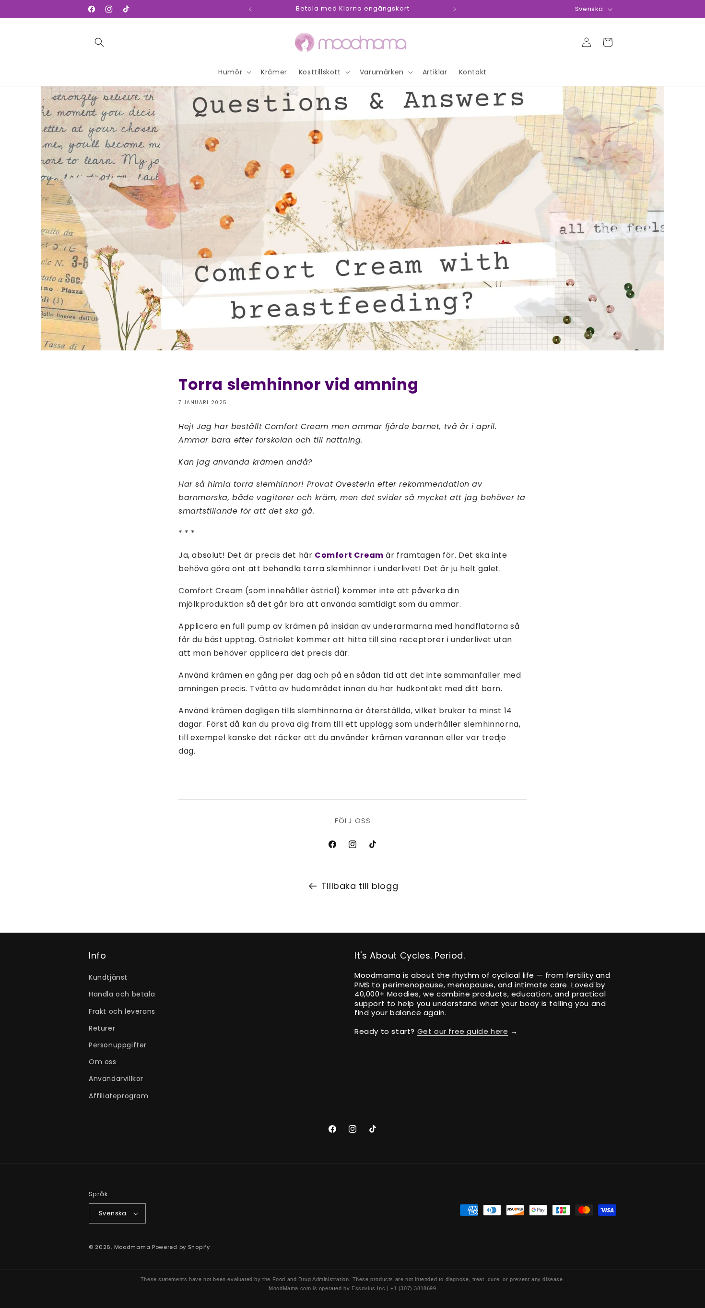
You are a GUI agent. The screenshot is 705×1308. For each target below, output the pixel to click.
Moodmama (132, 1247)
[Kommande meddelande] (454, 9)
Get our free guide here (462, 1031)
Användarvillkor (116, 1078)
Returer (102, 1028)
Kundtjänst (108, 977)
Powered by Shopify (181, 1247)
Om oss (103, 1062)
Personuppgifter (118, 1045)
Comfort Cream (349, 555)
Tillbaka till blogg (359, 886)
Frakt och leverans (122, 1011)
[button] (99, 42)
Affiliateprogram (119, 1096)
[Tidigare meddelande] (250, 9)
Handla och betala (122, 994)
